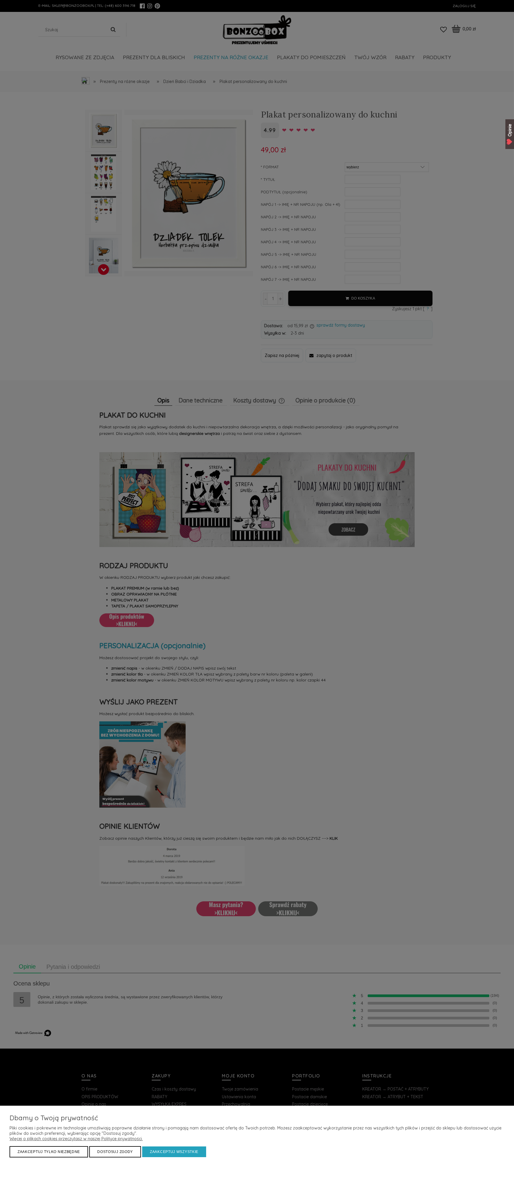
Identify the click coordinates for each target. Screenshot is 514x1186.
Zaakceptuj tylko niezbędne (49, 1152)
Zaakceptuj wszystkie (174, 1152)
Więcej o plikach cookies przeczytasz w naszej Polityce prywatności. (76, 1138)
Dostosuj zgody (115, 1152)
